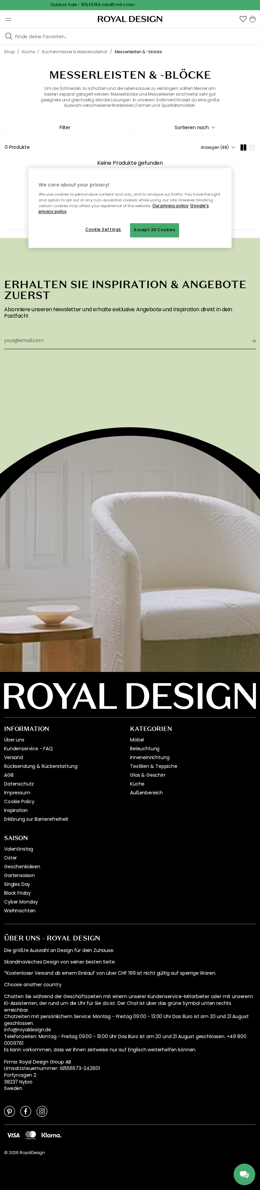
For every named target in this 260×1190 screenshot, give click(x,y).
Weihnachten (20, 910)
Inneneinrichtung (149, 757)
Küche (137, 783)
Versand (13, 757)
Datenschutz (19, 783)
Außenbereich (146, 792)
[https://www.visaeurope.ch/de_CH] (13, 1135)
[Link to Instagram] (42, 1111)
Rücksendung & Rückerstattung (41, 766)
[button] (243, 19)
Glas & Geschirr (148, 775)
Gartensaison (19, 875)
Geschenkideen (22, 866)
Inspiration (16, 810)
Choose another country (32, 984)
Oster (10, 857)
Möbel (137, 739)
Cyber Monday (21, 901)
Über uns (14, 739)
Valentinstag (18, 849)
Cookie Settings (103, 230)
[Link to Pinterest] (9, 1111)
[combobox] (195, 127)
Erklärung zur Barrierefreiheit (36, 819)
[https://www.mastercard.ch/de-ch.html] (30, 1135)
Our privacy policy (170, 206)
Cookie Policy (19, 801)
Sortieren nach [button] (192, 127)
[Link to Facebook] (25, 1111)
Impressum (17, 792)
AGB (9, 775)
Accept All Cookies (154, 230)
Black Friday (17, 893)
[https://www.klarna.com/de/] (51, 1135)
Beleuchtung (144, 748)
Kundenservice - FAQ (28, 748)
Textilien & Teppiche (153, 766)
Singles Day (17, 884)
